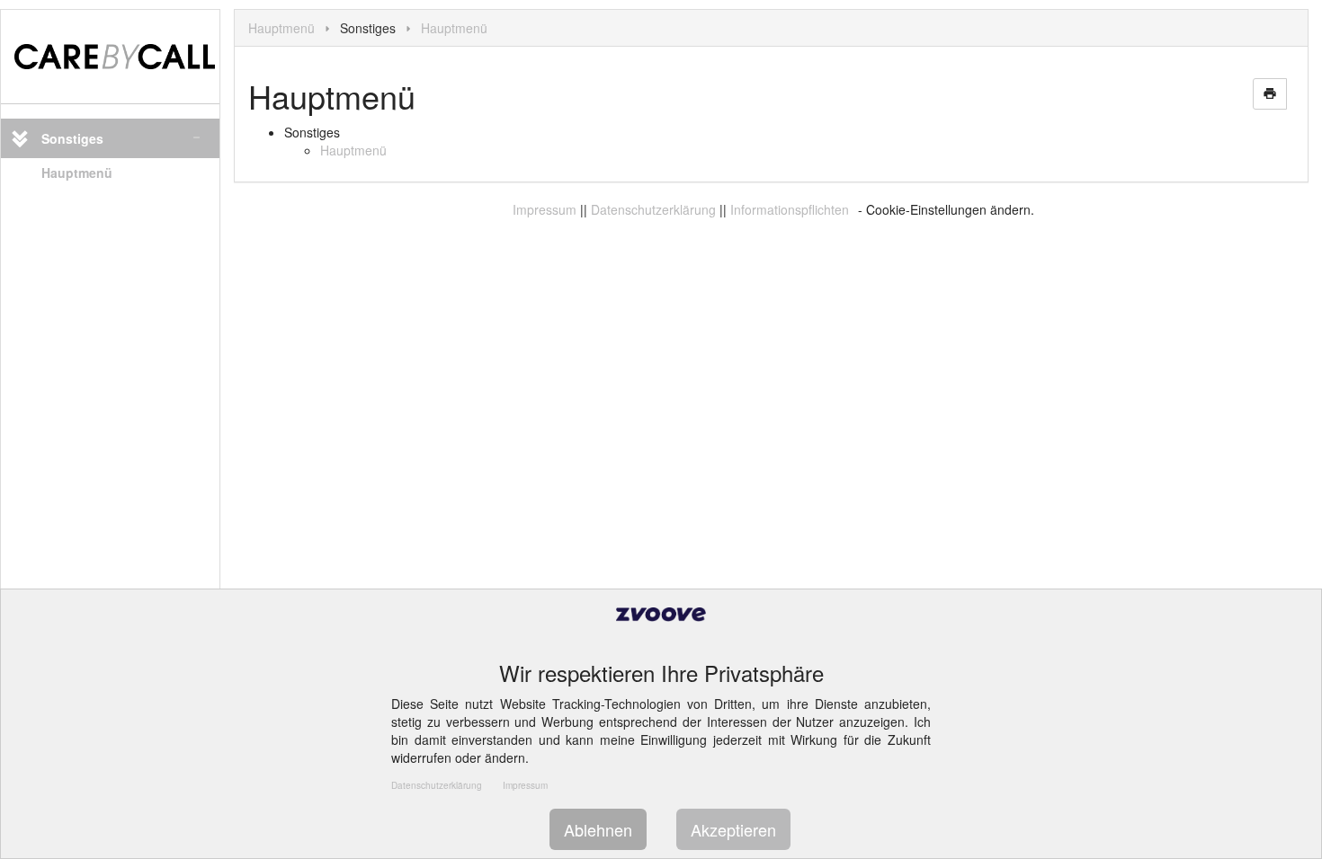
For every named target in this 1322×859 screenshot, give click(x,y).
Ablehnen (598, 829)
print (1270, 93)
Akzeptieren (733, 829)
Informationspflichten (789, 209)
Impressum (544, 209)
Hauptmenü (76, 173)
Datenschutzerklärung (653, 209)
